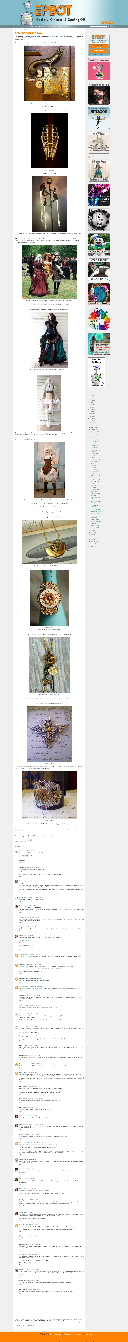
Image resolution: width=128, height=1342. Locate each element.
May (92, 534)
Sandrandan (60, 566)
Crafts (59, 26)
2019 (91, 404)
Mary (20, 1188)
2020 (91, 402)
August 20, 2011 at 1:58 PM (35, 978)
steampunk (23, 841)
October (93, 429)
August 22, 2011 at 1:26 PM (31, 1236)
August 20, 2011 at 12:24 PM (29, 927)
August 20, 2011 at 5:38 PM (35, 1107)
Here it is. (79, 988)
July (92, 530)
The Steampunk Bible (24, 940)
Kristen (21, 1212)
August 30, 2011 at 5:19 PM (32, 1280)
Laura (20, 850)
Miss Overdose (63, 1136)
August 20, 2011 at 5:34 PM (35, 1098)
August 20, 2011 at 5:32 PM (35, 1086)
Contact (42, 26)
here (96, 1341)
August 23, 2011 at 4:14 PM (32, 1269)
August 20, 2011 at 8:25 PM (36, 1124)
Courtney (21, 1005)
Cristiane (21, 954)
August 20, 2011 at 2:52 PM (32, 1005)
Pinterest (88, 1334)
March (92, 539)
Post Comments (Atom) (28, 1325)
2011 (91, 423)
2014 (91, 416)
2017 (91, 409)
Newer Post (18, 1323)
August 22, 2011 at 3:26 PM (33, 1244)
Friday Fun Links (95, 448)
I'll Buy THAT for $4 (95, 475)
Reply (20, 862)
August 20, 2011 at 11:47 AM (31, 906)
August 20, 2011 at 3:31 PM (31, 1026)
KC (20, 1179)
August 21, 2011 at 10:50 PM (28, 1179)
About (37, 26)
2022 (91, 398)
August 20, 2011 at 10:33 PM (35, 1142)
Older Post (81, 1323)
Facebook (67, 1334)
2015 (91, 414)
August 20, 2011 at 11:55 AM (33, 917)
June (92, 532)
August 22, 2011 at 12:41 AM (29, 1188)
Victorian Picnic (40, 300)
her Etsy (21, 858)
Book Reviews (51, 26)
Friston (52, 763)
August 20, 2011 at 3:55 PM (33, 1055)
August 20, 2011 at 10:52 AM (30, 850)
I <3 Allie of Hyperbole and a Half (95, 497)
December (93, 425)
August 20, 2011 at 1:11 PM (30, 935)
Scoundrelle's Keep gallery (26, 855)
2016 (91, 411)
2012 (91, 420)
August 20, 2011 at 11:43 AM (36, 897)
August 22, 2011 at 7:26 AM (33, 1200)
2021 (91, 400)
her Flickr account (23, 856)
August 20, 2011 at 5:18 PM (33, 1072)
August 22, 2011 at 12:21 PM (31, 1212)
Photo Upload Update (96, 511)
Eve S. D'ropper (23, 1142)
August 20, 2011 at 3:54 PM (31, 1045)
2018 (91, 407)
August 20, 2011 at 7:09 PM (30, 1115)
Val (20, 1159)
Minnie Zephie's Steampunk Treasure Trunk (38, 887)
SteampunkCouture (30, 433)
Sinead (21, 935)
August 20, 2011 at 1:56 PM (35, 964)
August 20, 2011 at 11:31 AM (33, 867)
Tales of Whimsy (23, 897)
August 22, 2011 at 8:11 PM (33, 1254)
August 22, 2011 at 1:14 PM (30, 1224)
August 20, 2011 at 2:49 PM (33, 995)
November (93, 427)
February (93, 541)
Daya (20, 1169)
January (93, 543)
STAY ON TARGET (95, 509)
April (92, 537)
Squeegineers (67, 26)
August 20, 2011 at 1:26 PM (32, 954)
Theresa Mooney (23, 1124)
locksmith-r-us (41, 103)
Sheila (21, 1224)
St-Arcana (21, 1134)
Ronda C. (21, 1269)
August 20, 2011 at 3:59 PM (35, 1064)
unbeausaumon (23, 964)
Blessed (21, 881)
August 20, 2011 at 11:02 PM (28, 1159)
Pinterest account (53, 36)
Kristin (21, 1115)
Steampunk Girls (29, 499)
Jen (20, 1013)
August (93, 434)
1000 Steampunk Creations (26, 945)
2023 (91, 395)
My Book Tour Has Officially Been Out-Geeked (95, 452)
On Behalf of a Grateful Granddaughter (95, 487)
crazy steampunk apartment (42, 829)
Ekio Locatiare (23, 1064)
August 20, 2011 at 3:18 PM (31, 1013)
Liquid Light (64, 110)
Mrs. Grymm (22, 1200)
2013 (91, 418)
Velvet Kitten (22, 1072)
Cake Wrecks (56, 1334)
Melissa (21, 906)
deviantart (80, 997)
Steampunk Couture (53, 503)
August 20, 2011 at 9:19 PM (32, 1134)
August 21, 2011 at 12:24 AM (29, 1169)
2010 (91, 546)
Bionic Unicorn (57, 629)
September (94, 431)
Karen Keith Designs (55, 694)
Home (31, 26)
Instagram (78, 1334)
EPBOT (53, 11)
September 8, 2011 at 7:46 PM (33, 1289)
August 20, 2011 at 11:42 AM (31, 881)
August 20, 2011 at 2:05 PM (35, 986)
